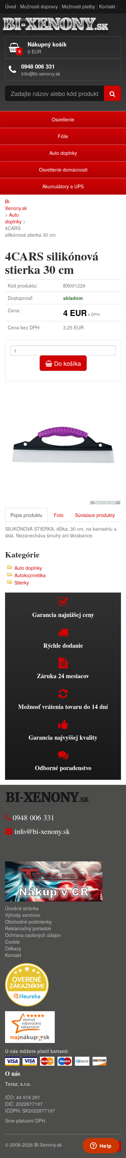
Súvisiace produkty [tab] (95, 515)
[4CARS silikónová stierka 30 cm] (63, 443)
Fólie (63, 136)
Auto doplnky (63, 152)
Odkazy (13, 948)
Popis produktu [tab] (26, 515)
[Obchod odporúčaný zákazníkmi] (30, 1026)
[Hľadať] (112, 93)
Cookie (12, 941)
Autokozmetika (30, 575)
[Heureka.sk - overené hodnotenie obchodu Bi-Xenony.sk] (27, 984)
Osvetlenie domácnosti (63, 169)
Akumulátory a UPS (63, 186)
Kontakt (107, 6)
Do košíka (66, 363)
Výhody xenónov (22, 915)
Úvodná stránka (22, 908)
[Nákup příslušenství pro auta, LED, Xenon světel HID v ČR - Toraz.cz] (53, 880)
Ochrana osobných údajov (33, 935)
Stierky (21, 582)
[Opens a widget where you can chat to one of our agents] (100, 1146)
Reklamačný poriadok (28, 928)
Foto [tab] (59, 515)
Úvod (10, 6)
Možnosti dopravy (39, 6)
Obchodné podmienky (28, 921)
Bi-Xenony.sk (16, 204)
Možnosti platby (78, 6)
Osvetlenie (63, 119)
